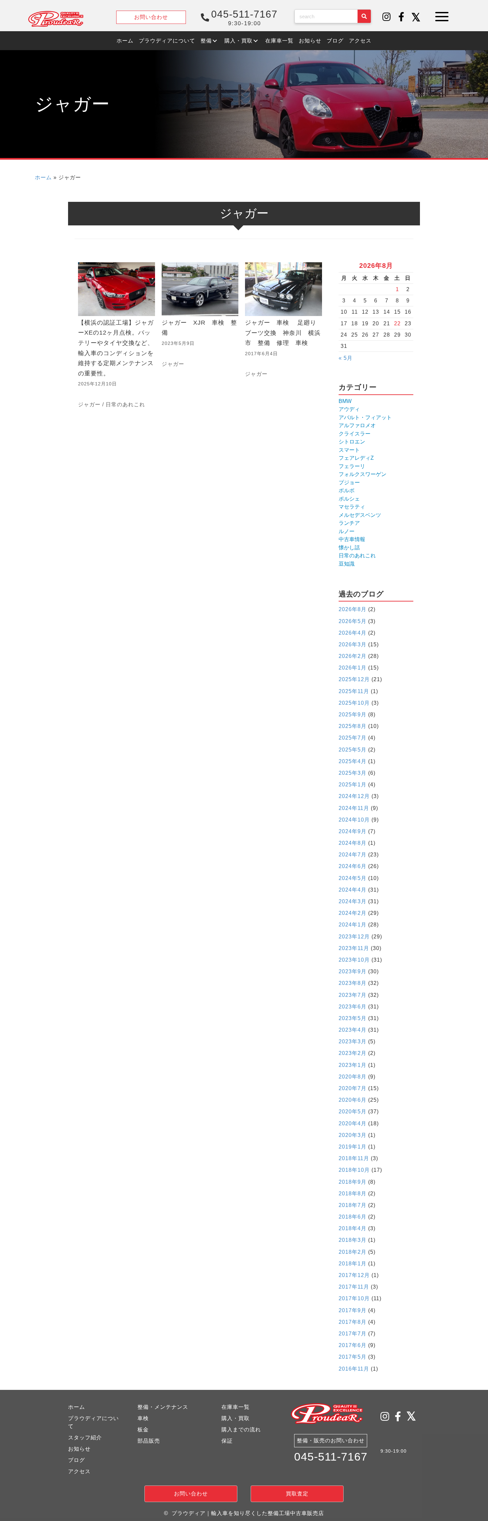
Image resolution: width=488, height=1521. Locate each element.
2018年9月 (352, 1182)
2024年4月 (352, 890)
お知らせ (79, 1449)
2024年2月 (352, 913)
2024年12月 (354, 796)
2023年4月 (352, 1030)
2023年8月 (352, 983)
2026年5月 (352, 621)
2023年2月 (352, 1053)
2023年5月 (352, 1018)
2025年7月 (352, 738)
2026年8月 (352, 609)
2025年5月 (352, 750)
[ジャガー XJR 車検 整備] (200, 336)
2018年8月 (352, 1193)
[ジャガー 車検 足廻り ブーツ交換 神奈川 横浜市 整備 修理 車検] (283, 336)
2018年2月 (352, 1252)
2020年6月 (352, 1100)
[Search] (364, 16)
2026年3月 (352, 644)
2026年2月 (352, 656)
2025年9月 (352, 714)
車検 (143, 1418)
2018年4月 (352, 1228)
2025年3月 (352, 773)
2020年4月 (352, 1123)
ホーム (43, 177)
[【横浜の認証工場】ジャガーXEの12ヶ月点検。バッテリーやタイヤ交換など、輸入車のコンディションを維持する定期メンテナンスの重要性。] (116, 336)
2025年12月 (354, 679)
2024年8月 (352, 843)
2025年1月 (352, 784)
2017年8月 (352, 1322)
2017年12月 (354, 1275)
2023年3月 (352, 1041)
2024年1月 (352, 924)
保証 (227, 1441)
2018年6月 (352, 1217)
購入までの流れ (241, 1429)
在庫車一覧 (235, 1407)
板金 (143, 1429)
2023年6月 (352, 1006)
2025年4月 (352, 761)
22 (397, 323)
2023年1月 (352, 1065)
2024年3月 (352, 901)
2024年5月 (352, 878)
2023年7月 (352, 995)
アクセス (79, 1471)
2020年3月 (352, 1135)
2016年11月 (354, 1369)
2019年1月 (352, 1147)
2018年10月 (354, 1170)
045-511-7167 (330, 1456)
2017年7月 (352, 1333)
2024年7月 (352, 854)
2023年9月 (352, 971)
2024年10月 (354, 820)
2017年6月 (352, 1345)
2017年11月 (354, 1287)
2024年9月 (352, 831)
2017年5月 (352, 1357)
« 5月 (346, 358)
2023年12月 (354, 936)
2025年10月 (354, 703)
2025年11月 (354, 691)
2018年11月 (354, 1158)
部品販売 (148, 1441)
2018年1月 (352, 1263)
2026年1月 (352, 668)
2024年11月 (354, 808)
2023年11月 (354, 948)
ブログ (76, 1460)
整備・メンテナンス (162, 1407)
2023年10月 (354, 960)
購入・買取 (235, 1418)
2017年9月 (352, 1310)
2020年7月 (352, 1088)
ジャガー (89, 404)
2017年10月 (354, 1298)
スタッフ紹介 (85, 1437)
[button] (386, 17)
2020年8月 (352, 1077)
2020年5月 (352, 1111)
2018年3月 (352, 1240)
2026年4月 (352, 633)
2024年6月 (352, 866)
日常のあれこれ (125, 404)
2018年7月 (352, 1205)
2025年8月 (352, 726)
